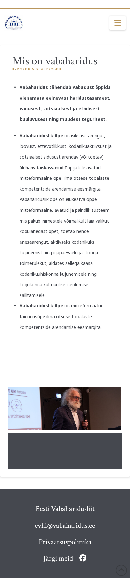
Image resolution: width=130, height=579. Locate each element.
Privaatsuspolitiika (65, 542)
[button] (117, 23)
